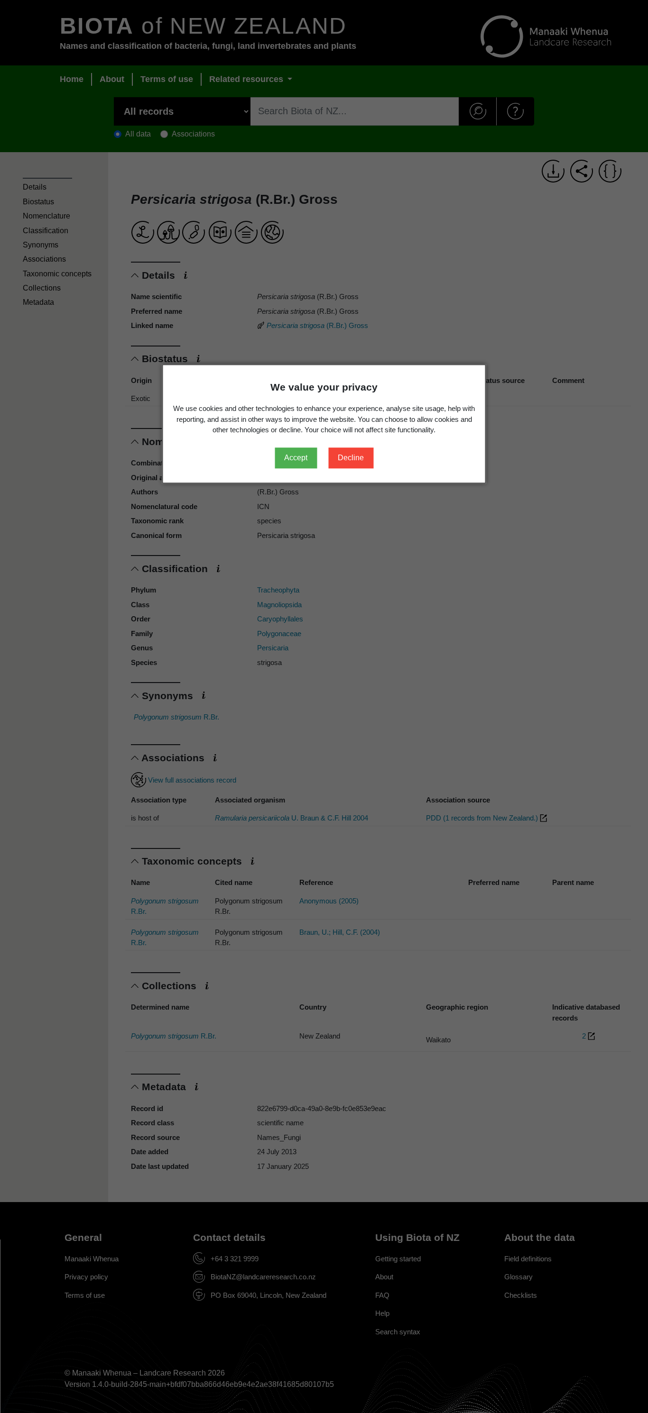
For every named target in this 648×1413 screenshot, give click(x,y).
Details (34, 187)
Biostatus (38, 202)
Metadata (38, 302)
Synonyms (40, 245)
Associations (44, 259)
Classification (45, 231)
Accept (295, 458)
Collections (42, 288)
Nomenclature (46, 216)
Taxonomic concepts (57, 274)
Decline (351, 458)
